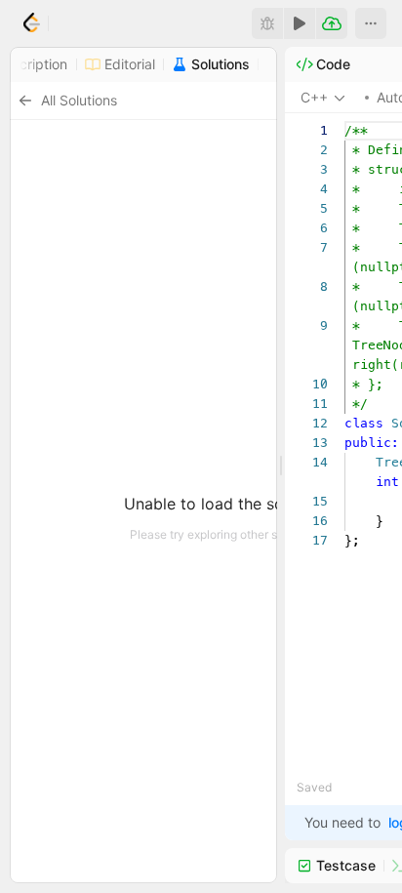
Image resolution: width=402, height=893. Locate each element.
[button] (370, 23)
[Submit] (331, 23)
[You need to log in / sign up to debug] (267, 23)
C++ (314, 97)
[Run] (299, 23)
